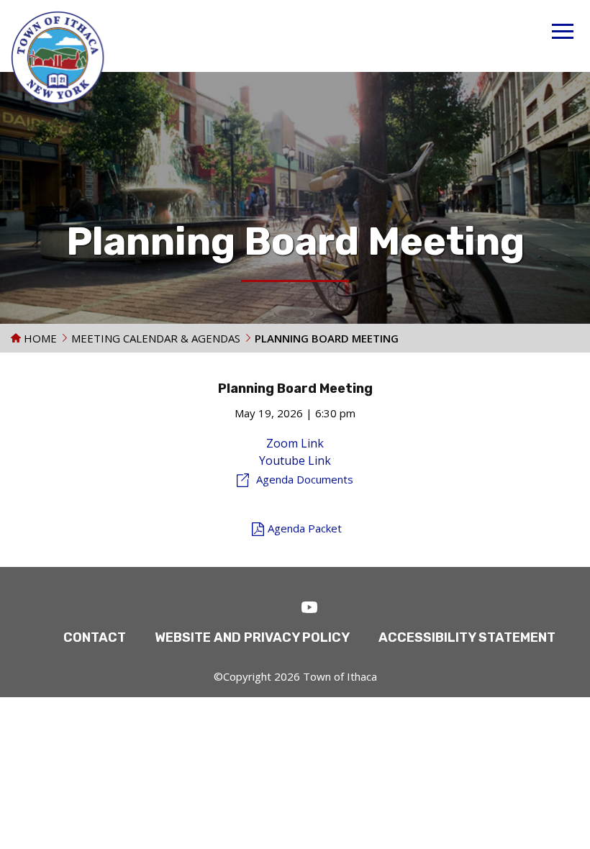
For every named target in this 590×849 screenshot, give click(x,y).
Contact (94, 637)
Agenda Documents (304, 479)
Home (39, 338)
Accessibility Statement (466, 637)
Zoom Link (295, 443)
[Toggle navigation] (563, 33)
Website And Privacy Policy (252, 637)
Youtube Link (295, 460)
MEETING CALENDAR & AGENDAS (155, 338)
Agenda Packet (305, 528)
